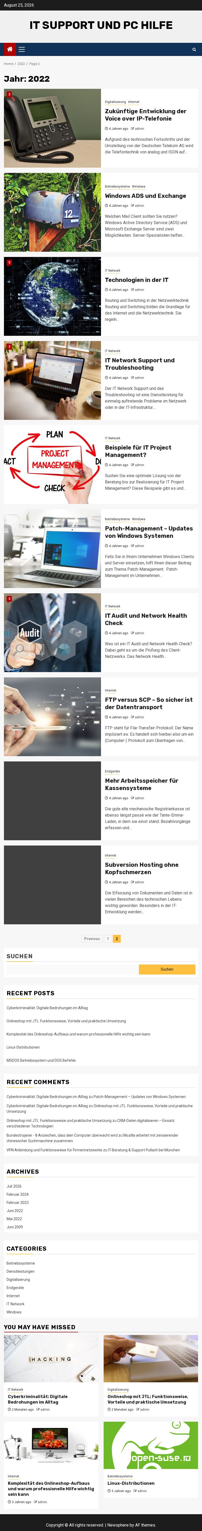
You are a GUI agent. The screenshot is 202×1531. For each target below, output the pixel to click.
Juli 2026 (14, 1186)
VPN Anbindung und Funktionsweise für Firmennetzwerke (54, 1150)
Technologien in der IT (137, 279)
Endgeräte (112, 771)
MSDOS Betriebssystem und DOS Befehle (41, 1060)
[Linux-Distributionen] (151, 1445)
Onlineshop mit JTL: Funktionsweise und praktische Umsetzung (59, 1120)
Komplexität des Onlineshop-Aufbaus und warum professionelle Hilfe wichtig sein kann (78, 1034)
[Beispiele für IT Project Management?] (52, 464)
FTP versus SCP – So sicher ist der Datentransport (149, 703)
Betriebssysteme (117, 186)
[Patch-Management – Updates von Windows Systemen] (52, 548)
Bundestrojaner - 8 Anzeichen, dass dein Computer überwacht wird (62, 1135)
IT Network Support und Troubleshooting (140, 364)
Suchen (20, 956)
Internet (133, 102)
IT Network (112, 270)
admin (139, 129)
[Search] (194, 49)
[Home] (10, 49)
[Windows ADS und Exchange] (52, 212)
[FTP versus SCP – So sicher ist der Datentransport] (52, 716)
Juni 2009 (15, 1227)
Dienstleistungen (20, 1271)
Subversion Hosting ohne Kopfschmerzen (142, 868)
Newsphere (118, 1525)
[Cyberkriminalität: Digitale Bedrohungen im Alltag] (51, 1358)
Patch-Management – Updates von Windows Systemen (149, 532)
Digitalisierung (115, 102)
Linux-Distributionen (23, 1047)
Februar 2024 (18, 1194)
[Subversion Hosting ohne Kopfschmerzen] (52, 885)
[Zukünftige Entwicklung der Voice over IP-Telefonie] (52, 128)
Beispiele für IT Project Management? (138, 451)
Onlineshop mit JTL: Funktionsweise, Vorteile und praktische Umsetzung (66, 1021)
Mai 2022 (14, 1219)
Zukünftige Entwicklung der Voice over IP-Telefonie (145, 115)
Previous (92, 939)
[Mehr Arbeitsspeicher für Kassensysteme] (52, 800)
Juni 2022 (15, 1211)
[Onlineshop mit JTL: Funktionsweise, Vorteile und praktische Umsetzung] (151, 1358)
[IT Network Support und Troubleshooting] (52, 380)
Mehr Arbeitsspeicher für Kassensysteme (141, 784)
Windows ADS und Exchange (145, 195)
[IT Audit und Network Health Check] (52, 632)
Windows (138, 186)
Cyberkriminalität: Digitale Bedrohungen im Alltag (47, 1008)
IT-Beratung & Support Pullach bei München (144, 1150)
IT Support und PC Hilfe (101, 25)
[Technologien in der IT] (52, 296)
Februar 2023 (18, 1202)
